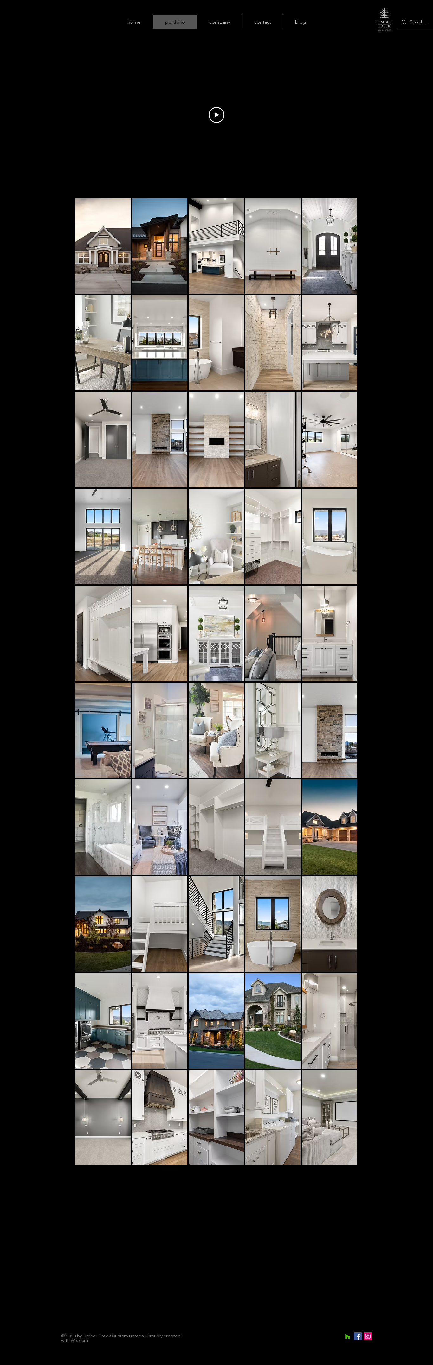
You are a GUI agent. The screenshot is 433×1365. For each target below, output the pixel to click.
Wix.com (79, 1340)
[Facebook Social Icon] (358, 1336)
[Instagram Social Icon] (368, 1336)
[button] (103, 246)
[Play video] (216, 115)
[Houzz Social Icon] (348, 1336)
